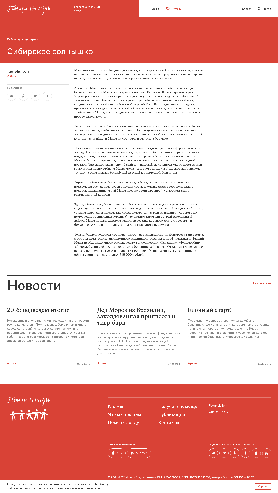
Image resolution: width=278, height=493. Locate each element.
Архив (34, 39)
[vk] (11, 96)
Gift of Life (217, 412)
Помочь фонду (123, 423)
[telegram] (47, 96)
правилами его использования (77, 488)
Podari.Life (217, 405)
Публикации (15, 39)
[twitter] (35, 96)
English (246, 9)
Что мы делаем (124, 414)
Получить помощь (177, 406)
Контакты (168, 423)
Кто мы (115, 406)
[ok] (23, 96)
